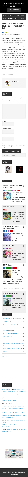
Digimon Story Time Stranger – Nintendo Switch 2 (12, 186)
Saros (4, 340)
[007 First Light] (7, 274)
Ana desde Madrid (6, 406)
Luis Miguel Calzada (6, 400)
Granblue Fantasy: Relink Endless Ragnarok (11, 227)
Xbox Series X (8, 190)
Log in (16, 474)
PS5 (4, 190)
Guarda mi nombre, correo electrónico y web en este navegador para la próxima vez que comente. (13, 146)
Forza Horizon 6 (6, 336)
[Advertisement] (15, 370)
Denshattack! (6, 321)
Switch (14, 190)
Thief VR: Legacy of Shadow (19, 412)
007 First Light (7, 265)
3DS (5, 32)
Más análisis (5, 357)
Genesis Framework (21, 472)
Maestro (15, 400)
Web (3, 136)
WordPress (12, 474)
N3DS (8, 73)
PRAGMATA (5, 351)
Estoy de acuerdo (14, 9)
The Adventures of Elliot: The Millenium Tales (13, 325)
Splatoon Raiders (8, 207)
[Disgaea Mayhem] (7, 255)
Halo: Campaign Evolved (10, 293)
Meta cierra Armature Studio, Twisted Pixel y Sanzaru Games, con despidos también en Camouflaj (13, 408)
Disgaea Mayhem (8, 245)
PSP (3, 32)
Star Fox (5, 330)
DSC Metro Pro (13, 472)
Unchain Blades (11, 74)
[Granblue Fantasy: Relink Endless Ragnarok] (7, 237)
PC (8, 231)
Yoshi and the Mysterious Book (10, 333)
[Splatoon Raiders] (7, 216)
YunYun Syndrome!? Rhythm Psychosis (11, 348)
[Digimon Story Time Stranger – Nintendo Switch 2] (7, 197)
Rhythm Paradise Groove (8, 318)
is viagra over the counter (8, 394)
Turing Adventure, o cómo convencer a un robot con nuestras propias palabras (13, 396)
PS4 (4, 231)
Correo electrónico (6, 128)
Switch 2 (18, 190)
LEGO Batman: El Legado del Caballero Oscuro (13, 343)
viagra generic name (6, 389)
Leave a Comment (16, 34)
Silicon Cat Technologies (17, 471)
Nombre (4, 121)
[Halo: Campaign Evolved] (7, 302)
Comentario (5, 103)
